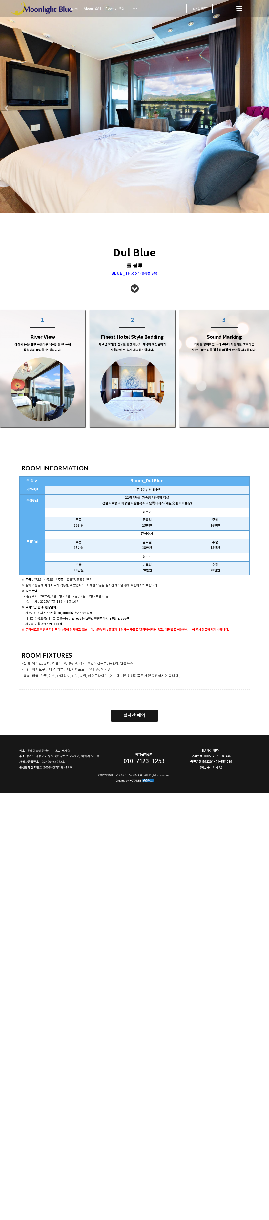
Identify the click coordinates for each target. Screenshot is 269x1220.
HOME (74, 9)
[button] (6, 109)
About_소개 (92, 8)
